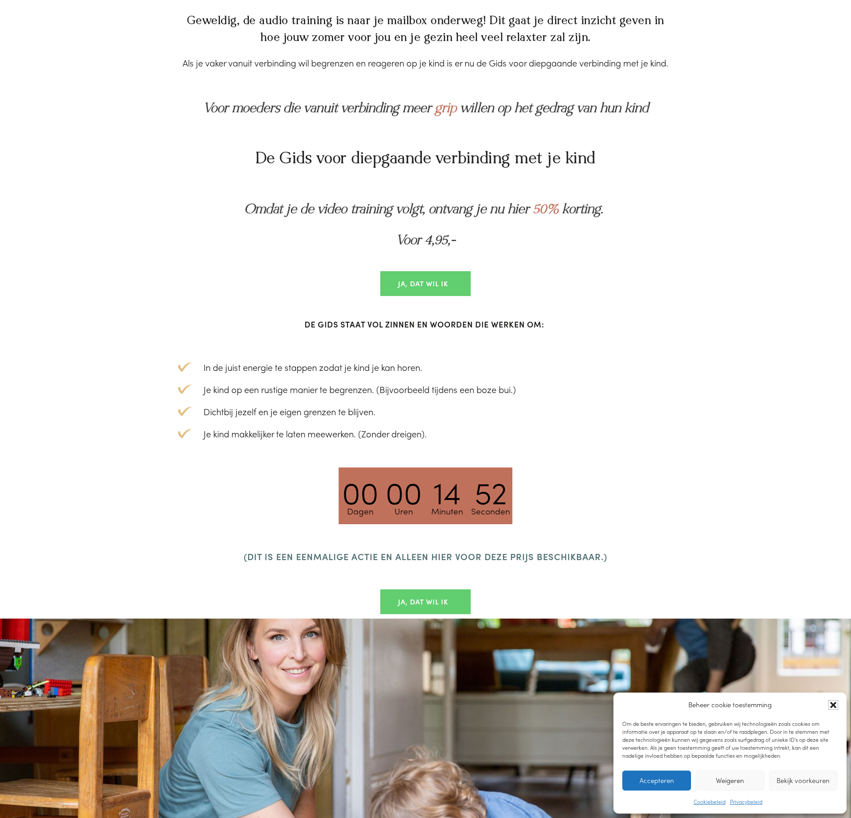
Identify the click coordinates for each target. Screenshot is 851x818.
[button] (833, 705)
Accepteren (657, 780)
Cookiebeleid (710, 802)
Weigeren (730, 780)
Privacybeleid (746, 802)
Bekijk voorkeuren (803, 780)
